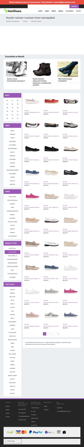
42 (7, 115)
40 (12, 111)
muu (12, 270)
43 (12, 115)
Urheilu (8, 416)
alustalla (12, 248)
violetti (12, 181)
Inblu (12, 318)
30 (7, 100)
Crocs (12, 304)
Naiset (7, 409)
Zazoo (12, 390)
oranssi (12, 156)
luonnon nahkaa (12, 211)
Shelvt (12, 379)
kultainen (12, 145)
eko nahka (12, 196)
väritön (12, 184)
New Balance (12, 339)
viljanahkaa (12, 236)
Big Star (12, 296)
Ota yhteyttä (22, 409)
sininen (12, 166)
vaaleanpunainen (12, 170)
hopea (12, 138)
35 (17, 104)
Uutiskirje (59, 408)
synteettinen (12, 222)
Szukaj (74, 6)
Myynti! (78, 11)
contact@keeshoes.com (64, 2)
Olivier (12, 350)
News (12, 343)
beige (12, 130)
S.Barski (12, 368)
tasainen (12, 277)
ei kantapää (12, 252)
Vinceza (12, 386)
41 (17, 111)
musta (12, 152)
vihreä (12, 177)
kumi (12, 207)
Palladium (12, 354)
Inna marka (12, 322)
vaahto (12, 229)
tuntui (12, 225)
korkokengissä (12, 259)
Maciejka (12, 336)
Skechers (12, 382)
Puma (12, 361)
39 (7, 111)
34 (12, 104)
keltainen (12, 141)
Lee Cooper (12, 332)
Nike (12, 347)
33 (7, 104)
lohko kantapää (12, 266)
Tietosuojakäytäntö (24, 416)
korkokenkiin (12, 263)
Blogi (45, 406)
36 (7, 107)
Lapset (8, 406)
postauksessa (12, 273)
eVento (12, 393)
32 (17, 100)
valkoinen (12, 173)
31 (12, 100)
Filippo (12, 307)
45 (7, 118)
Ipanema (12, 325)
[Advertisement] (42, 40)
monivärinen (12, 148)
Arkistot (46, 409)
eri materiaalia (12, 200)
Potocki (12, 357)
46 (12, 118)
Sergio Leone (12, 375)
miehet (8, 413)
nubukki (12, 218)
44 (17, 115)
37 (12, 107)
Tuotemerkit (69, 11)
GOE (12, 311)
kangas (12, 204)
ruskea (12, 163)
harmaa (12, 134)
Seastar (12, 372)
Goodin (12, 314)
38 (17, 107)
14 (58, 334)
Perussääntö (22, 413)
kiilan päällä (12, 256)
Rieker (12, 365)
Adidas (12, 289)
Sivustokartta (22, 419)
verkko (12, 232)
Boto (12, 300)
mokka (12, 214)
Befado (12, 293)
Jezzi (12, 329)
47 (17, 118)
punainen (12, 159)
